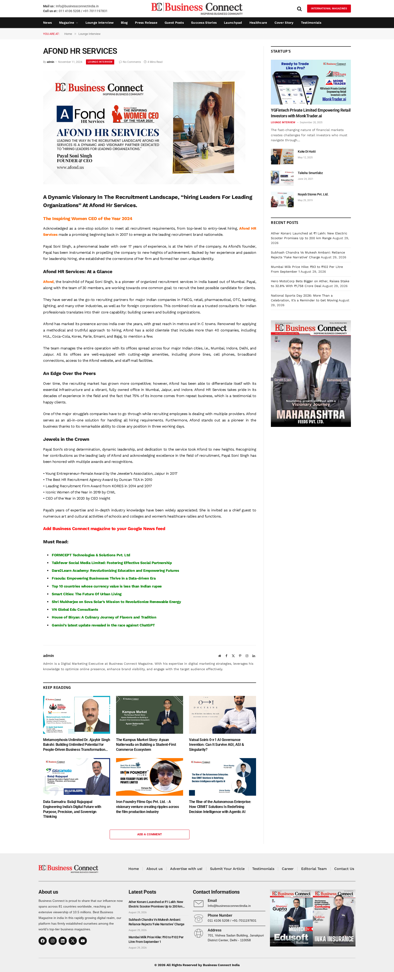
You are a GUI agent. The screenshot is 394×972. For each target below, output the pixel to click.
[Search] (299, 8)
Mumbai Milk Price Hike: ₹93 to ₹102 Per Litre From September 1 (156, 939)
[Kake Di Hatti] (282, 156)
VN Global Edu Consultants (75, 609)
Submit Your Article (227, 869)
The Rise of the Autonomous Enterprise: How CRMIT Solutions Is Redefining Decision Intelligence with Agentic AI (220, 807)
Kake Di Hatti (307, 151)
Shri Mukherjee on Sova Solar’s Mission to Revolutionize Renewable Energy (116, 602)
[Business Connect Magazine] (197, 8)
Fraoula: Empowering (70, 578)
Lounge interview (100, 22)
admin (50, 62)
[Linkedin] (63, 941)
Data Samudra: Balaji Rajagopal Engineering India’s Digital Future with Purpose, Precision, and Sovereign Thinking (72, 809)
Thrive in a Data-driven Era (133, 578)
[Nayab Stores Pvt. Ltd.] (282, 199)
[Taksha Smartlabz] (282, 178)
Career (288, 869)
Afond (48, 282)
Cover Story (284, 22)
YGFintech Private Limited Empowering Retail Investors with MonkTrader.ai (311, 113)
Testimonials (311, 22)
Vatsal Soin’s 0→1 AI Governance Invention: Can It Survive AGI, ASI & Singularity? (216, 745)
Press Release (146, 22)
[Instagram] (53, 941)
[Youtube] (83, 941)
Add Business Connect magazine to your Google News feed (104, 528)
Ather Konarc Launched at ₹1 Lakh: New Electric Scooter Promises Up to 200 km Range (156, 904)
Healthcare (258, 22)
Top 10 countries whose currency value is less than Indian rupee (107, 586)
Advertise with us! (186, 869)
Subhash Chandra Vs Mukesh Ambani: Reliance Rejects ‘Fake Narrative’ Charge (156, 922)
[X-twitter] (73, 941)
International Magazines (329, 8)
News (47, 22)
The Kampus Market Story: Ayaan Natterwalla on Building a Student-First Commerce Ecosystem (146, 745)
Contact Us (344, 869)
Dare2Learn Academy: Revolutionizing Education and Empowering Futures (115, 570)
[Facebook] (43, 941)
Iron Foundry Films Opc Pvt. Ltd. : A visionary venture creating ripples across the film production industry (147, 807)
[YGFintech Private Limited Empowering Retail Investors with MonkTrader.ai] (311, 82)
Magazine (66, 22)
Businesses (99, 578)
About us (154, 869)
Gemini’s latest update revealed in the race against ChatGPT (103, 625)
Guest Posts (174, 22)
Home (133, 869)
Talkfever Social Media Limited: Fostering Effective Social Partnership (112, 563)
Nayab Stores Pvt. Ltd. (313, 194)
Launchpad (233, 22)
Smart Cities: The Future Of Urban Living (87, 594)
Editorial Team (314, 869)
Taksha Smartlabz (310, 173)
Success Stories (204, 22)
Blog (124, 22)
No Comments (132, 62)
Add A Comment (149, 834)
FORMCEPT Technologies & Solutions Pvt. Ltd (91, 555)
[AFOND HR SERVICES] (144, 183)
